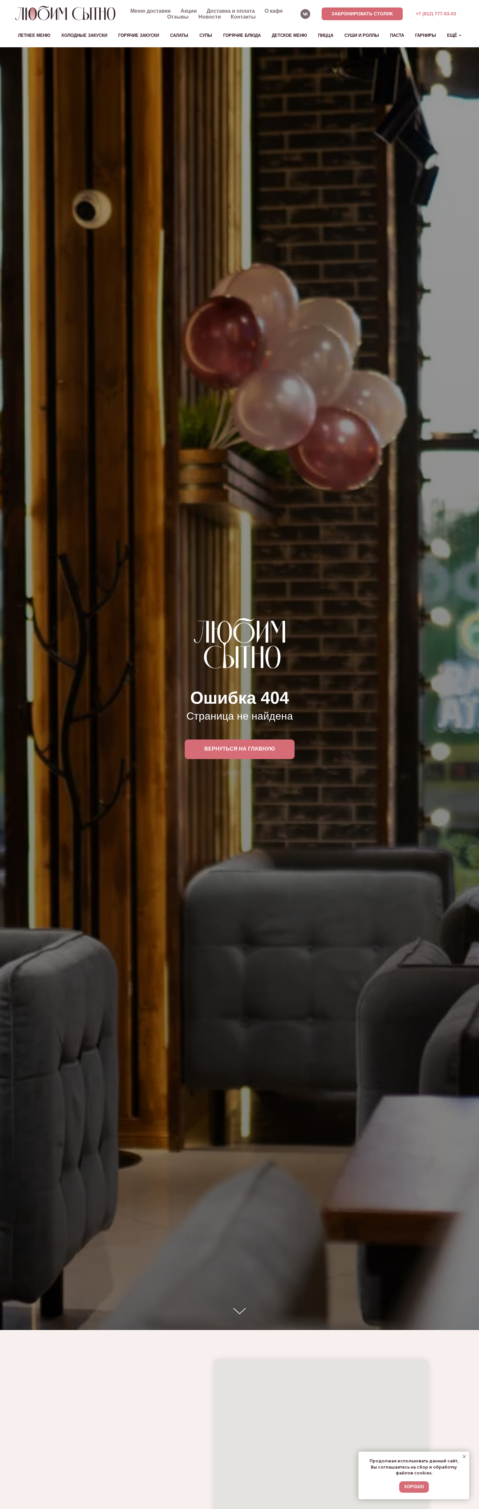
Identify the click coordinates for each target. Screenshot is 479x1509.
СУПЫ (205, 35)
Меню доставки (150, 11)
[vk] (305, 14)
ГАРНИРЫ (425, 35)
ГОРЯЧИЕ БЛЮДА (242, 35)
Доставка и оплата (231, 11)
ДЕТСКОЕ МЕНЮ (289, 35)
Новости (209, 17)
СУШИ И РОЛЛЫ (361, 35)
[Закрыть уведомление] (464, 1456)
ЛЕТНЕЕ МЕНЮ (34, 35)
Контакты (243, 17)
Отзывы (178, 17)
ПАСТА (397, 35)
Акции (189, 11)
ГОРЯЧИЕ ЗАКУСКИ (138, 35)
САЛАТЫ (179, 35)
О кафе (274, 11)
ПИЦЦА (325, 35)
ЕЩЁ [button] (452, 35)
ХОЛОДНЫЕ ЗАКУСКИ (84, 35)
